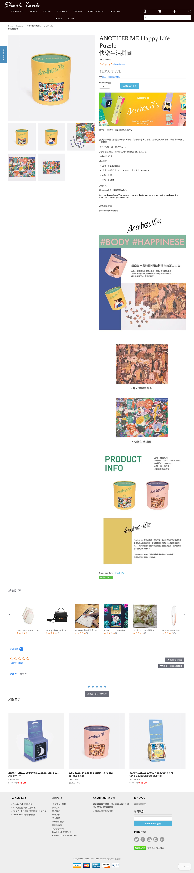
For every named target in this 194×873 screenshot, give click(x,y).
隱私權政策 (57, 825)
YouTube (149, 839)
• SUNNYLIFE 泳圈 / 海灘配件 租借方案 (29, 811)
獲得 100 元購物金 (155, 848)
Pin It (123, 573)
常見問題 (56, 818)
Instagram (155, 839)
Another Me (105, 60)
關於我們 (56, 811)
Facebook (142, 839)
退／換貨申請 (58, 828)
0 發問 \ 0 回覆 (17, 663)
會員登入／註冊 (59, 804)
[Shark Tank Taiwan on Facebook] (174, 11)
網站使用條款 (58, 821)
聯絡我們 (56, 814)
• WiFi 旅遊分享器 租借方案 (23, 808)
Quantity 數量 (105, 83)
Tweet (117, 573)
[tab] (13, 674)
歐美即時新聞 (140, 804)
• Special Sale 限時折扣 (21, 804)
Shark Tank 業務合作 (61, 832)
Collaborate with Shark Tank (64, 835)
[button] (9, 614)
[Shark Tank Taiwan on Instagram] (189, 11)
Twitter (136, 839)
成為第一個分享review (97, 693)
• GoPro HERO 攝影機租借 (23, 814)
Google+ (162, 839)
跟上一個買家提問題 (111, 77)
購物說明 (56, 808)
